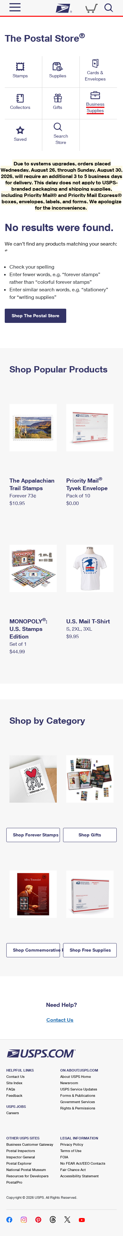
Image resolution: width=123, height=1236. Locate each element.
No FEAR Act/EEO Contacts (82, 1163)
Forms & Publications (77, 1095)
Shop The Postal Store (35, 315)
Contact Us (59, 1020)
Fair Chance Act (73, 1170)
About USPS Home (75, 1076)
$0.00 (72, 503)
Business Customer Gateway (29, 1144)
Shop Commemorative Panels (36, 950)
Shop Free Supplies (90, 950)
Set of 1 (18, 644)
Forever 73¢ (22, 495)
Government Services (77, 1102)
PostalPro (14, 1182)
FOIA (64, 1157)
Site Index (14, 1083)
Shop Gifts (90, 834)
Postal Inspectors (20, 1151)
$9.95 (72, 636)
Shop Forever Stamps (36, 834)
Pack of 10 (78, 495)
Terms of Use (70, 1151)
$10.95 (17, 503)
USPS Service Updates (78, 1089)
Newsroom (69, 1083)
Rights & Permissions (77, 1108)
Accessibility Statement (79, 1176)
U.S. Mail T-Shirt (88, 621)
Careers (12, 1113)
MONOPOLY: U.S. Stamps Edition (28, 629)
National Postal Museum (26, 1170)
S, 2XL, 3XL (79, 629)
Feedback (14, 1095)
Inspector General (20, 1157)
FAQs (10, 1089)
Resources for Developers (27, 1176)
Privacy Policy (71, 1144)
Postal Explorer (19, 1163)
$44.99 (17, 651)
